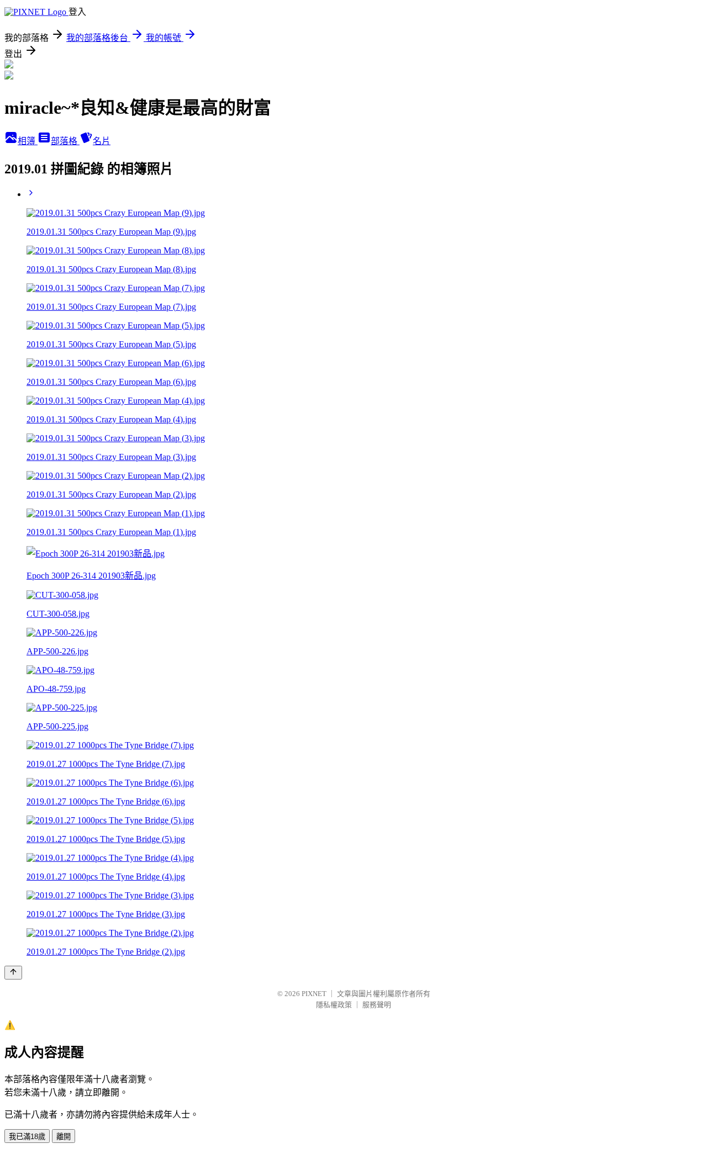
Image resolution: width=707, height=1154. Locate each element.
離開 (63, 1136)
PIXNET (314, 993)
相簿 (28, 141)
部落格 (65, 141)
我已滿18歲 (27, 1136)
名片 (101, 141)
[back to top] (13, 973)
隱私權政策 (334, 1005)
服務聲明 (376, 1005)
